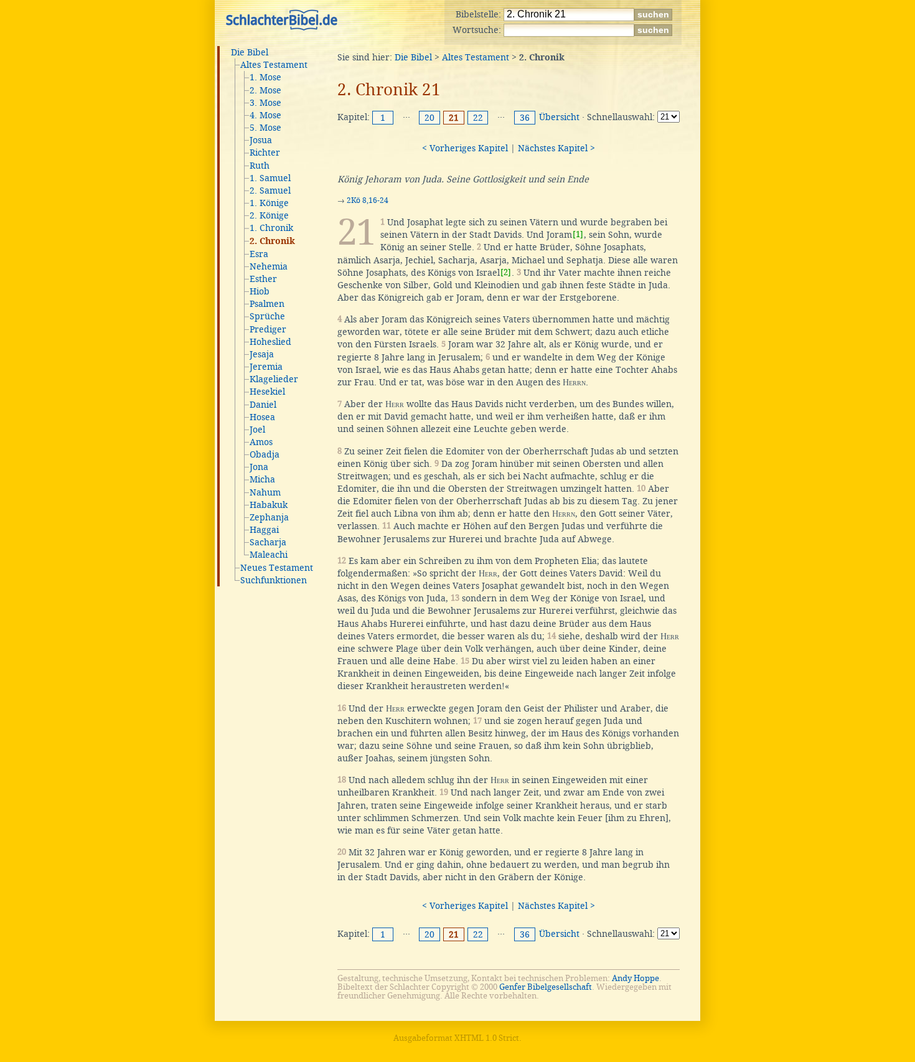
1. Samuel (270, 178)
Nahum (265, 492)
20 (429, 118)
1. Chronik (271, 228)
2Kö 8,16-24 (367, 200)
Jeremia (266, 367)
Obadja (264, 454)
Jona (259, 467)
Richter (265, 152)
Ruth (260, 166)
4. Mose (265, 115)
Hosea (262, 417)
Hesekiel (267, 392)
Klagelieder (274, 379)
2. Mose (265, 90)
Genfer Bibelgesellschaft (545, 987)
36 (525, 118)
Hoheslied (270, 342)
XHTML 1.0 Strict (486, 1038)
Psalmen (267, 304)
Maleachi (269, 555)
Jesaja (262, 354)
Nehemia (269, 266)
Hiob (260, 291)
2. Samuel (270, 190)
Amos (261, 442)
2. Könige (269, 215)
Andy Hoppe (635, 978)
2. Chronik (272, 242)
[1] (578, 234)
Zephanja (269, 517)
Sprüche (267, 316)
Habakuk (269, 505)
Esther (263, 279)
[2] (505, 272)
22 (478, 118)
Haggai (264, 530)
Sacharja (268, 542)
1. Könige (269, 203)
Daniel (263, 405)
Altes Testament (273, 65)
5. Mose (265, 128)
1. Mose (265, 77)
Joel (257, 430)
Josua (261, 140)
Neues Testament (276, 568)
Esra (259, 254)
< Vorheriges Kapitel (465, 148)
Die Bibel (249, 52)
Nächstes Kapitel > (556, 148)
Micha (262, 479)
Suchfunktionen (273, 580)
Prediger (268, 329)
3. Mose (265, 103)
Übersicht (559, 117)
